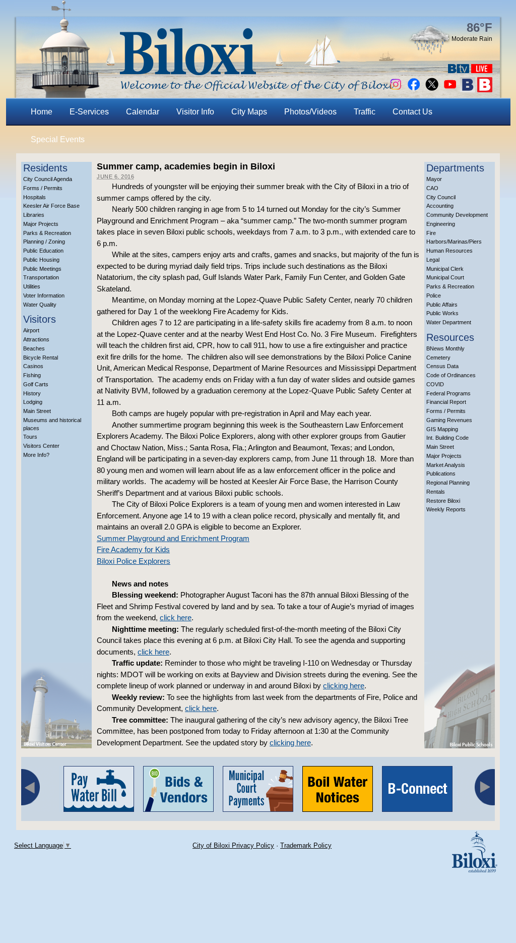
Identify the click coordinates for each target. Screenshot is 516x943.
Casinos (33, 366)
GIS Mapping (442, 429)
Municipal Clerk (445, 269)
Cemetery (438, 358)
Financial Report (446, 402)
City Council (441, 197)
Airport (31, 330)
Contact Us (412, 111)
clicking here (343, 685)
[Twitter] (432, 89)
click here (175, 617)
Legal (432, 260)
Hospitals (34, 197)
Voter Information (43, 295)
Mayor (434, 179)
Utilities (31, 286)
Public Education (43, 251)
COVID (435, 384)
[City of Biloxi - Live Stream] (481, 70)
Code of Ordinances (451, 375)
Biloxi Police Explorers (133, 561)
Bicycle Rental (40, 358)
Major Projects (40, 224)
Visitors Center (41, 446)
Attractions (36, 339)
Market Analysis (445, 465)
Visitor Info (195, 111)
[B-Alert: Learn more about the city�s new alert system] (484, 89)
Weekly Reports (446, 509)
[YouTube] (450, 89)
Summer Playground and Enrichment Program (173, 538)
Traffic (364, 111)
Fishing (32, 375)
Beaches (34, 348)
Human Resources (449, 251)
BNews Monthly (445, 348)
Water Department (448, 322)
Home (41, 111)
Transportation (41, 277)
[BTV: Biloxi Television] (458, 70)
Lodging (32, 402)
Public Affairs (442, 305)
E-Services (89, 111)
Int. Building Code (447, 438)
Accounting (440, 206)
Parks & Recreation (47, 233)
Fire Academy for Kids (133, 549)
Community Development (457, 215)
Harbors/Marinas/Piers (454, 242)
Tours (30, 437)
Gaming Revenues (449, 420)
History (32, 393)
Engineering (440, 224)
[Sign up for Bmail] (467, 89)
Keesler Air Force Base (51, 206)
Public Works (442, 313)
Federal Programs (448, 393)
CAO (432, 188)
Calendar (142, 111)
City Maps (249, 111)
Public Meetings (42, 269)
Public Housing (41, 260)
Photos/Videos (310, 111)
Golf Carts (35, 384)
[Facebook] (414, 89)
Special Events (58, 139)
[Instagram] (396, 89)
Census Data (442, 366)
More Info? (36, 455)
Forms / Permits (42, 188)
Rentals (435, 492)
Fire (431, 233)
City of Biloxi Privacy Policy (233, 845)
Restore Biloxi (443, 501)
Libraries (33, 215)
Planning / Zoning (44, 242)
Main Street (37, 411)
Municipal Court (445, 277)
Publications (441, 473)
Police (433, 295)
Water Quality (39, 305)
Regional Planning (448, 483)
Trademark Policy (306, 845)
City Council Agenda (47, 179)
